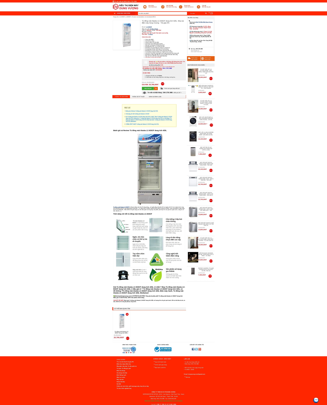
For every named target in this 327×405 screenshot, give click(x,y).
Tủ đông (150, 34)
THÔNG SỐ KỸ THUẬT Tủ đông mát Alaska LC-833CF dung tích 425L (142, 124)
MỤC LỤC (127, 107)
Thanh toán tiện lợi (188, 6)
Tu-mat (134, 16)
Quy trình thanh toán (160, 362)
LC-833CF (122, 16)
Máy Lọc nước (121, 377)
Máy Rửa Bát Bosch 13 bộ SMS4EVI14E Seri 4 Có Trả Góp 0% (206, 224)
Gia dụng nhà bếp (122, 373)
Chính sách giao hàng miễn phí (172, 88)
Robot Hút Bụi (121, 381)
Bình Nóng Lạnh (121, 375)
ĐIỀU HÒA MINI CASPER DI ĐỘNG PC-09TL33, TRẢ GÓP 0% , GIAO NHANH (206, 87)
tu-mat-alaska (140, 16)
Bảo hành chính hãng (171, 6)
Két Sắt (119, 384)
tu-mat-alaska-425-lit (150, 16)
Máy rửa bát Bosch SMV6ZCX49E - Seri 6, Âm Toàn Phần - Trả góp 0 (206, 194)
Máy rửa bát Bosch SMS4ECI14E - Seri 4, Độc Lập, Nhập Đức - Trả (206, 209)
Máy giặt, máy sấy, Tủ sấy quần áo (127, 366)
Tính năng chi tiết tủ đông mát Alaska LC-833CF (137, 114)
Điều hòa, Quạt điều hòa (124, 364)
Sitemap (188, 377)
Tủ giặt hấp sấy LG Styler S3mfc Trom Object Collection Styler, (206, 102)
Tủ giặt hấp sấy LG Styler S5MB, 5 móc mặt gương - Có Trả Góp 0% (206, 239)
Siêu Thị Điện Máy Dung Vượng (204, 22)
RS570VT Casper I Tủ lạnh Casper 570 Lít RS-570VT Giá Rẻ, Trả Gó (206, 269)
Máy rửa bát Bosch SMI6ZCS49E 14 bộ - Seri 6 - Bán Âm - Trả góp (205, 179)
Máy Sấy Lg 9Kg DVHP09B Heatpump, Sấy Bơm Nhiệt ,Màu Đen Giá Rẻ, (206, 133)
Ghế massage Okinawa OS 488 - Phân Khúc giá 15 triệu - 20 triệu (205, 254)
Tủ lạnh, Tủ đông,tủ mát (124, 368)
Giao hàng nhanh (152, 6)
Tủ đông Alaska (154, 29)
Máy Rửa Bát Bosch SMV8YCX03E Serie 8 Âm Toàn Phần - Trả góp (206, 164)
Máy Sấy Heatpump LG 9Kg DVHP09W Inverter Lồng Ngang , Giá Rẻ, (206, 118)
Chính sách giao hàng (161, 364)
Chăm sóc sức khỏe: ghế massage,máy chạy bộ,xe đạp (133, 386)
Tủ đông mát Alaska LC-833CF (121, 207)
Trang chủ (115, 16)
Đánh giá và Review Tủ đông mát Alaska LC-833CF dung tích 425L (142, 111)
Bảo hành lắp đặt (206, 6)
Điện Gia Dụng (121, 370)
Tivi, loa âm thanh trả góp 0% (125, 361)
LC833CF (128, 16)
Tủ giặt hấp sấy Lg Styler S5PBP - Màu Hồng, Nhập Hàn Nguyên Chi (206, 71)
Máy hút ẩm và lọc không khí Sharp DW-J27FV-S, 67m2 (206, 149)
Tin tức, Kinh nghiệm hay (124, 388)
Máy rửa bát (120, 379)
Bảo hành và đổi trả (160, 367)
